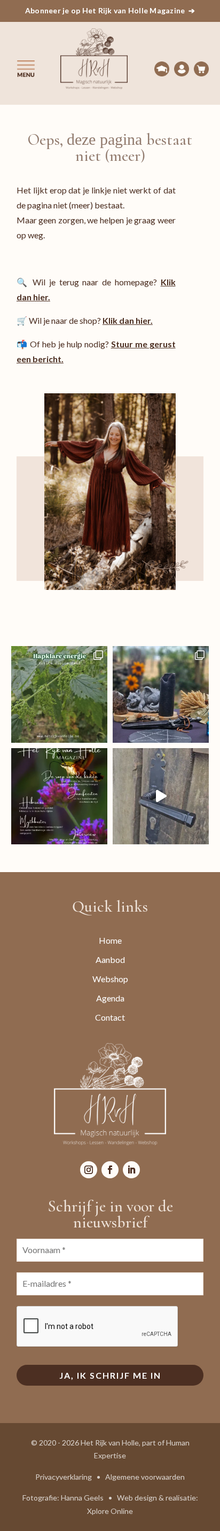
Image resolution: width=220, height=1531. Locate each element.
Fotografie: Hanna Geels (63, 1497)
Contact (110, 1017)
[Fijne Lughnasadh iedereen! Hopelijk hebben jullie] (161, 694)
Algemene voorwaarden (145, 1476)
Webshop (110, 979)
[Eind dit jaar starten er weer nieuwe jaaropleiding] (161, 796)
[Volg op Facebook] (110, 1169)
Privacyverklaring (63, 1476)
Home (110, 940)
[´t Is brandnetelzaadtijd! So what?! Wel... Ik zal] (59, 694)
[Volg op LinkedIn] (131, 1169)
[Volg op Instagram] (88, 1169)
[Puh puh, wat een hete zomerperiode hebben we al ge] (59, 796)
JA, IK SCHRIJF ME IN (110, 1375)
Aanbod (110, 959)
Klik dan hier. (128, 320)
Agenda (110, 998)
